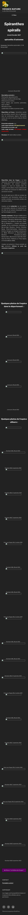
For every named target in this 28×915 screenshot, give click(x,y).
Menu (14, 15)
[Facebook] (3, 907)
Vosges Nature (11, 9)
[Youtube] (13, 907)
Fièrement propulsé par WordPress (11, 911)
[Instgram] (8, 907)
